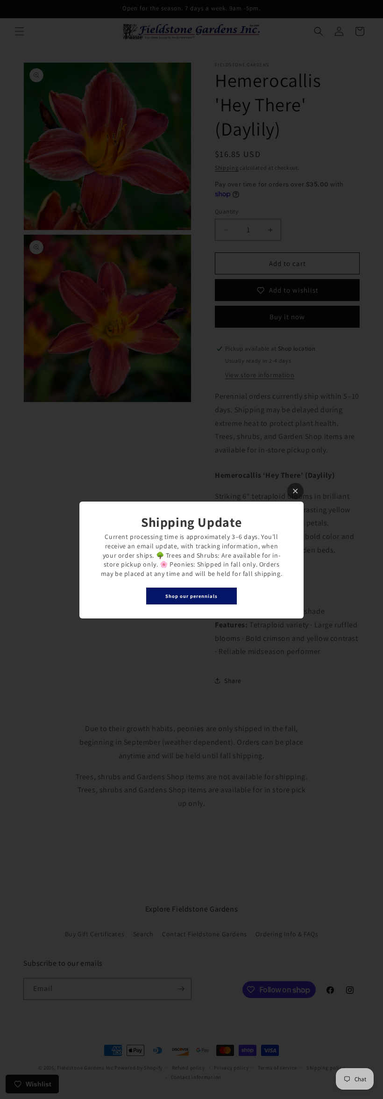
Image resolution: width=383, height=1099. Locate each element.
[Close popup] (295, 491)
